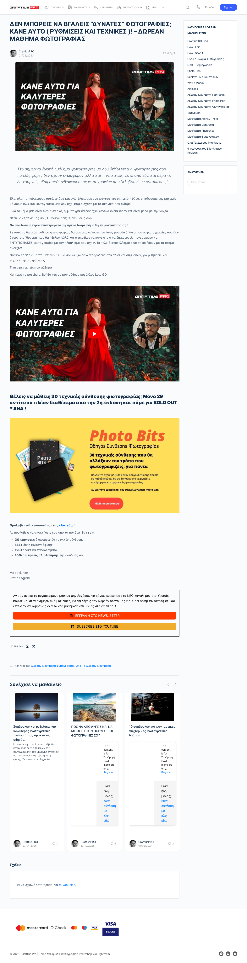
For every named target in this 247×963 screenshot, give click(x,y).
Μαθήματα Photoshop (201, 130)
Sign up (228, 7)
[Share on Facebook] (27, 646)
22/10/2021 (87, 845)
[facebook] (221, 953)
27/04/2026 (30, 845)
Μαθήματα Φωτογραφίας (203, 136)
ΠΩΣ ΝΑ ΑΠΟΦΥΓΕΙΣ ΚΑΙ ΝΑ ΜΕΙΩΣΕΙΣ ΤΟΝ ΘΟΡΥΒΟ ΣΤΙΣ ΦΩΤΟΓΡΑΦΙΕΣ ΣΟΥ (92, 731)
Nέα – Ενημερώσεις (199, 65)
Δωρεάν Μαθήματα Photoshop (206, 100)
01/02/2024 (145, 845)
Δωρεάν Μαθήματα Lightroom (206, 94)
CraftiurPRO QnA (197, 41)
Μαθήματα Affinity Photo (202, 118)
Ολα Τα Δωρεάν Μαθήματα (93, 665)
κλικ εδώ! (67, 525)
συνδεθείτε (67, 885)
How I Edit (193, 47)
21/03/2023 (26, 55)
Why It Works (195, 82)
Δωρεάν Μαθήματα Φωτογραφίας (52, 665)
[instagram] (228, 953)
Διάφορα (192, 88)
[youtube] (235, 953)
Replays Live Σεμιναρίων (202, 76)
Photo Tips (193, 70)
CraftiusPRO (26, 51)
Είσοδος (210, 7)
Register (108, 772)
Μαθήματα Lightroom (200, 124)
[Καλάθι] (198, 7)
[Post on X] (33, 646)
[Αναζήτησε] (187, 7)
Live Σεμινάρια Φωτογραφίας (205, 59)
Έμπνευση (193, 112)
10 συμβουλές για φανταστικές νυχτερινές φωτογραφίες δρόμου (152, 731)
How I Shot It (195, 53)
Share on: (17, 646)
